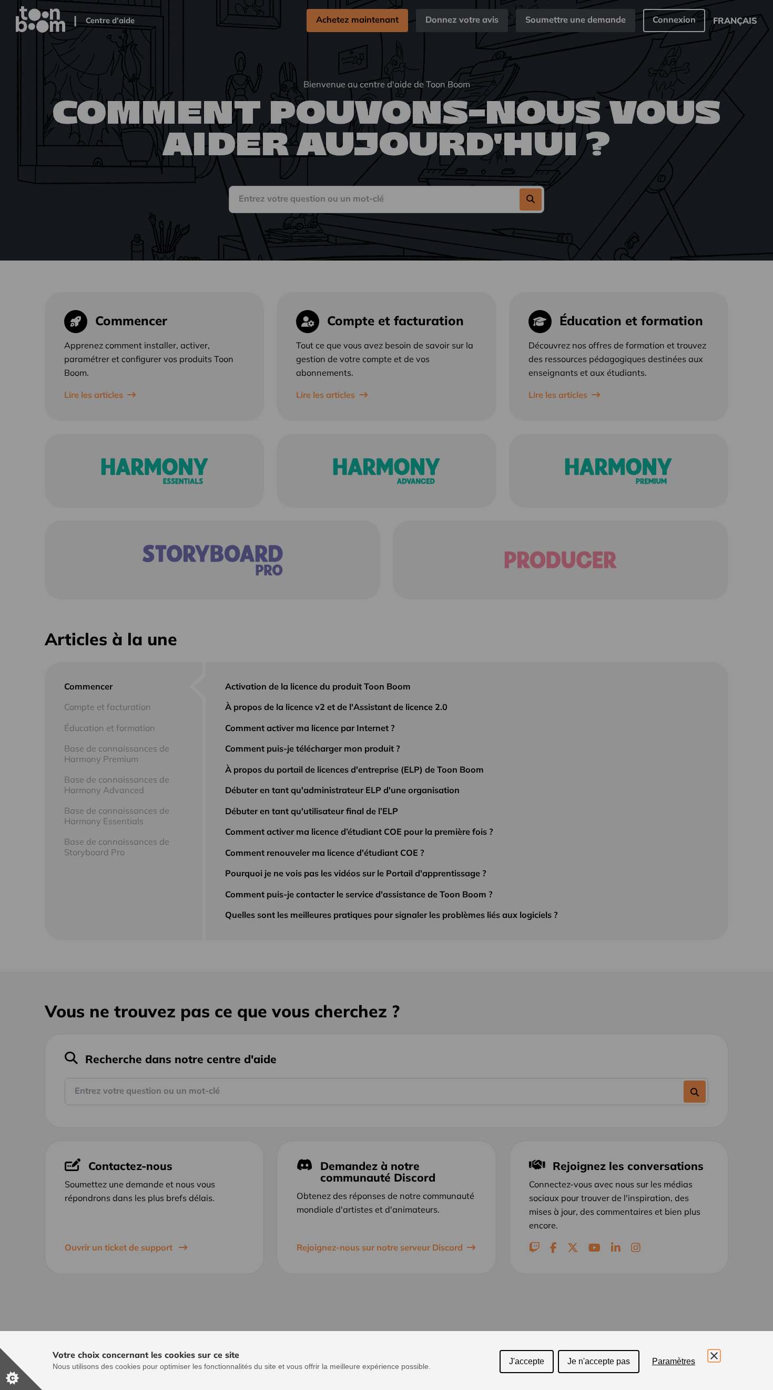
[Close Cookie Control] (714, 1355)
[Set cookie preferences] (21, 1369)
